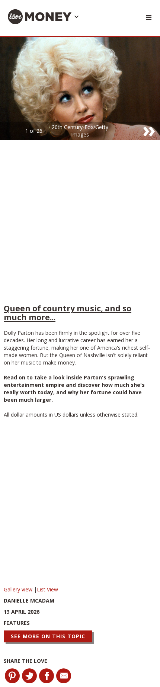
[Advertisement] (80, 224)
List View (47, 589)
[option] (80, 88)
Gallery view (19, 589)
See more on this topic (48, 636)
